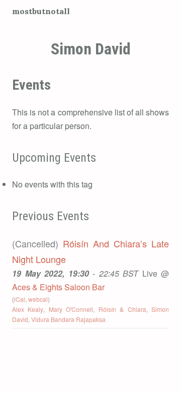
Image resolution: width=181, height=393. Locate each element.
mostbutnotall (41, 11)
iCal (19, 299)
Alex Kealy (27, 309)
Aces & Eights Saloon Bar (58, 287)
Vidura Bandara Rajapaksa (68, 319)
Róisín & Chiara (122, 309)
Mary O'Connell (71, 309)
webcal (38, 299)
